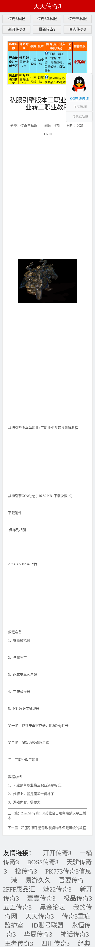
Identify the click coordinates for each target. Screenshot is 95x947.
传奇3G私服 (47, 19)
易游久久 (38, 880)
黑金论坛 (52, 907)
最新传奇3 (47, 29)
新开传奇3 (16, 29)
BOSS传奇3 (42, 862)
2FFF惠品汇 (19, 889)
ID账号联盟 (47, 925)
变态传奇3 (77, 29)
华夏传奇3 (38, 934)
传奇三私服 (77, 19)
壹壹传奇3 (41, 898)
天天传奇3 (47, 6)
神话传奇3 (74, 934)
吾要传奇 (71, 880)
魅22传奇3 (57, 889)
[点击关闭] (87, 73)
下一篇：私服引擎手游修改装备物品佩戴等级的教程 (47, 828)
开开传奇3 (57, 853)
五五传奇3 (17, 907)
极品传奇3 (78, 898)
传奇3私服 (16, 19)
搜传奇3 (26, 871)
